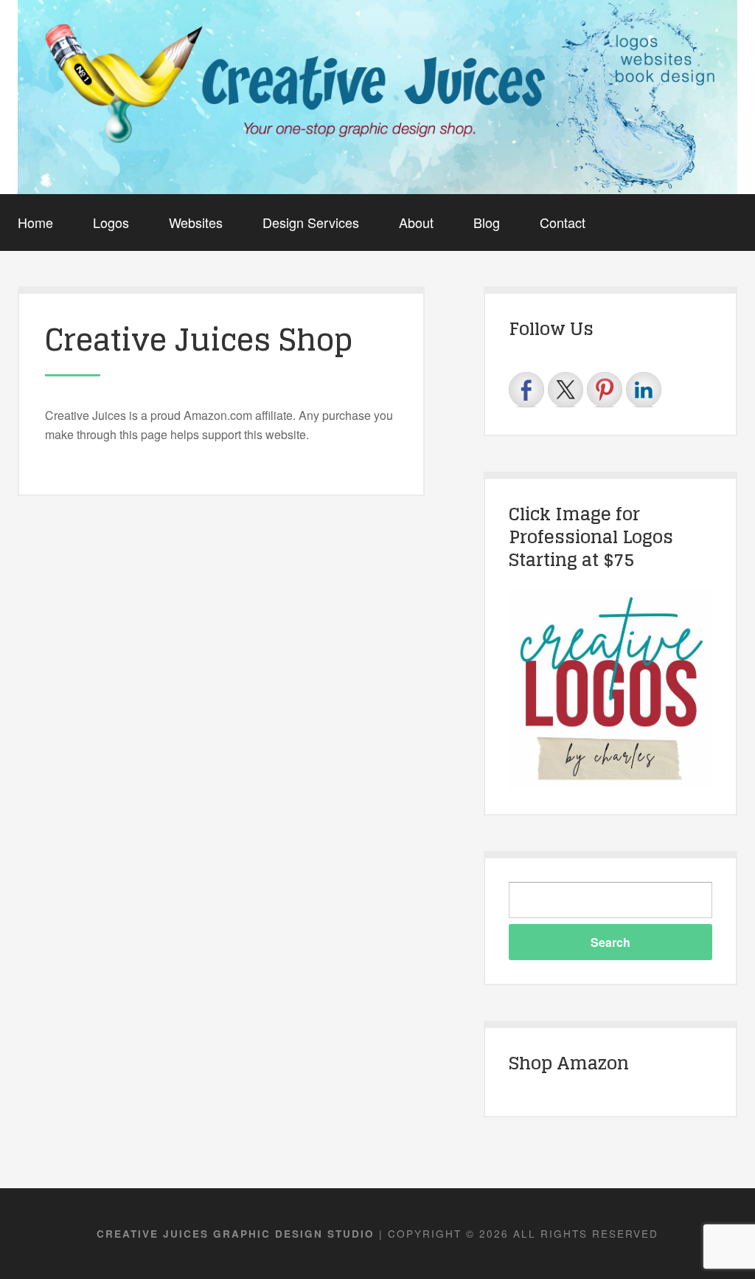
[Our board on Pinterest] (604, 389)
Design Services (310, 222)
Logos (111, 222)
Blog (486, 222)
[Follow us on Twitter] (565, 389)
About (416, 222)
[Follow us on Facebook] (526, 389)
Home (35, 222)
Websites (196, 222)
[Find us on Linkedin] (643, 389)
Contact (562, 222)
